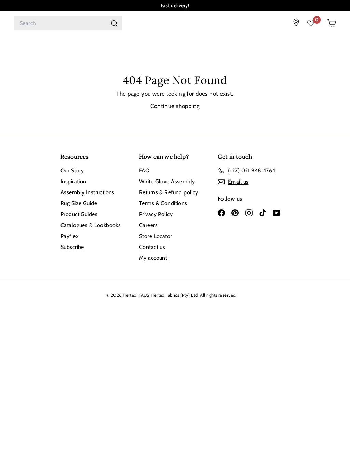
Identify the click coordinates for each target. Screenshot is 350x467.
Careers (148, 225)
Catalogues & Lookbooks (90, 225)
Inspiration (73, 181)
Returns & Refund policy (168, 192)
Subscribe (72, 247)
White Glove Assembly (167, 181)
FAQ (144, 170)
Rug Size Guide (78, 203)
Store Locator (155, 236)
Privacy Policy (156, 214)
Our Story (72, 170)
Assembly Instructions (87, 192)
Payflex (69, 236)
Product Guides (78, 214)
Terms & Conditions (163, 203)
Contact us (152, 247)
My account (153, 258)
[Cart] (331, 23)
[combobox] (68, 23)
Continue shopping (174, 106)
